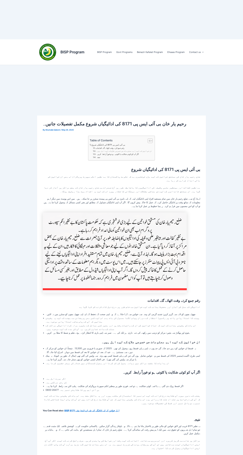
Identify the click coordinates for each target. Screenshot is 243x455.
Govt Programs (124, 52)
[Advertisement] (84, 19)
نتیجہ (98, 157)
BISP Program (72, 52)
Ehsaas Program (176, 52)
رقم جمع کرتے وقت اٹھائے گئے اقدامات (110, 148)
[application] (202, 52)
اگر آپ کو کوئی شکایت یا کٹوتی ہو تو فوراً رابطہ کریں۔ (117, 154)
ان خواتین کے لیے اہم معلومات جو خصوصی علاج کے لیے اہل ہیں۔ (124, 151)
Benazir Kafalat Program (150, 52)
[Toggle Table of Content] (149, 140)
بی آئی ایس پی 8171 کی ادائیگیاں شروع (108, 145)
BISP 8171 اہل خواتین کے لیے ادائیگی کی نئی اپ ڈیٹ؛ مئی (91, 410)
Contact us (195, 52)
